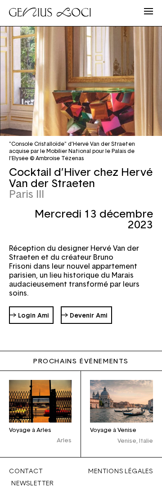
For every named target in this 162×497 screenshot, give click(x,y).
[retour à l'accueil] (50, 13)
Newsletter (32, 483)
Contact (26, 470)
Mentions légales (120, 470)
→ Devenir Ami (85, 315)
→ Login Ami (29, 315)
